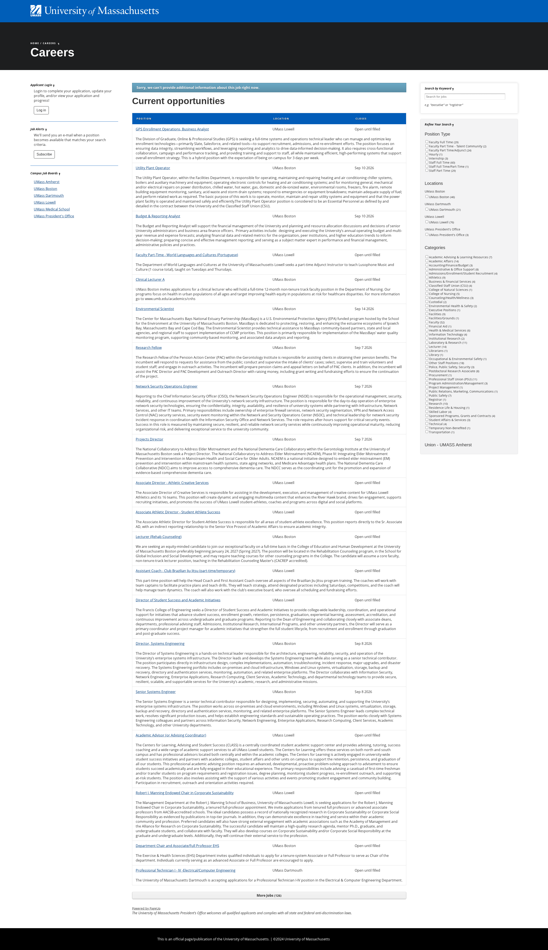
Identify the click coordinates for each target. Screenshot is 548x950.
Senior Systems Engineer (156, 691)
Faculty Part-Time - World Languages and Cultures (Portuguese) (187, 254)
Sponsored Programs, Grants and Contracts (461, 416)
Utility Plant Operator (153, 168)
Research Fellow (149, 347)
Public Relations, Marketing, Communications (463, 391)
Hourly (435, 154)
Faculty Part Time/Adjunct (450, 150)
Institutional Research (446, 338)
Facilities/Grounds (443, 318)
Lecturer (437, 347)
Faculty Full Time (443, 142)
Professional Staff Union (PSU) (452, 379)
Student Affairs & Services (449, 420)
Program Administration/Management (458, 383)
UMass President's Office (54, 216)
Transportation (441, 432)
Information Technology (447, 334)
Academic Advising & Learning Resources (460, 257)
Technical (437, 424)
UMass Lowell (45, 202)
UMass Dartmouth (49, 195)
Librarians (438, 351)
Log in (41, 110)
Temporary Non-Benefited (449, 428)
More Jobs (268, 895)
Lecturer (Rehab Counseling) (159, 536)
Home (34, 43)
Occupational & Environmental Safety (457, 359)
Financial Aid (440, 326)
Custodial (437, 302)
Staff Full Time (441, 162)
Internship (438, 158)
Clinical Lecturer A (150, 279)
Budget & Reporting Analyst (158, 216)
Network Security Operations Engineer (167, 386)
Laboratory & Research (447, 343)
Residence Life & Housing (449, 408)
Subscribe (44, 154)
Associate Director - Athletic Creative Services (172, 482)
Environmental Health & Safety (452, 306)
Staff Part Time (442, 171)
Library (435, 355)
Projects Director (149, 439)
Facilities (437, 314)
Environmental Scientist (155, 308)
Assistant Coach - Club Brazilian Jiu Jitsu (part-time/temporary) (185, 570)
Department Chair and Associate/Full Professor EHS (177, 845)
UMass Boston (45, 188)
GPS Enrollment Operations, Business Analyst (172, 129)
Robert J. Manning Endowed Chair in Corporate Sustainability (185, 792)
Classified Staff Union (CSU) (450, 286)
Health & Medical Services (449, 330)
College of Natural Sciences (450, 290)
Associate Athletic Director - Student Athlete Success (178, 512)
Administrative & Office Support (453, 269)
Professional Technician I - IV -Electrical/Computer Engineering (185, 870)
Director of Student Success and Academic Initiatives (178, 600)
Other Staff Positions (446, 363)
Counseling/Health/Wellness (451, 298)
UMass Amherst (47, 181)
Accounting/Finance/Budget (450, 265)
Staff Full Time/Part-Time (448, 166)
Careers (49, 43)
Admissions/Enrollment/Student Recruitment (463, 273)
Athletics (437, 277)
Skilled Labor (440, 412)
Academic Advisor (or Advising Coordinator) (171, 735)
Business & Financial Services (451, 281)
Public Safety (440, 395)
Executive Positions (444, 310)
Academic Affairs (443, 261)
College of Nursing (444, 294)
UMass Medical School (52, 209)
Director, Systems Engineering (160, 643)
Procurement (440, 375)
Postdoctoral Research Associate (453, 371)
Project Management (445, 387)
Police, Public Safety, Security (451, 367)
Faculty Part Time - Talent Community (457, 146)
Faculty (436, 322)
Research (438, 404)
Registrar (437, 399)
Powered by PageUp (146, 908)
